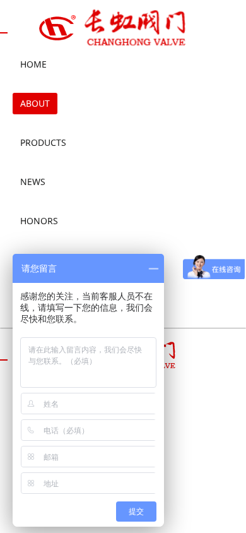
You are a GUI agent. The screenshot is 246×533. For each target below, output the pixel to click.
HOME (33, 64)
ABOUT (35, 103)
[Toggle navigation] (4, 32)
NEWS (32, 182)
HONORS (39, 221)
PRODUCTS (43, 142)
